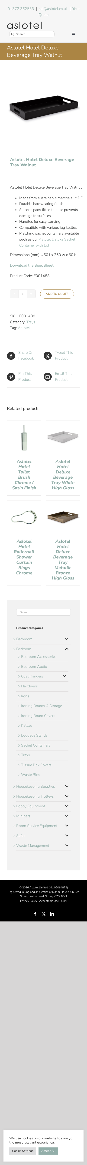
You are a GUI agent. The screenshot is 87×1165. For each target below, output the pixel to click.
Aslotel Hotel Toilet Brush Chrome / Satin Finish (24, 475)
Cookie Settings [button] (22, 1151)
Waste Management (32, 845)
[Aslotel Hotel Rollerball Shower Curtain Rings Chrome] (24, 503)
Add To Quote (57, 294)
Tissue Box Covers (36, 765)
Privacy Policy (28, 901)
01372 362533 (21, 8)
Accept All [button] (48, 1151)
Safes (20, 835)
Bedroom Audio (34, 666)
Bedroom (23, 649)
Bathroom (24, 639)
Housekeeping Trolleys (35, 796)
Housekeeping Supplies (35, 786)
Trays (30, 322)
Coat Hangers (32, 676)
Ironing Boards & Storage (41, 705)
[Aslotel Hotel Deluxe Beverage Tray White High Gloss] (63, 423)
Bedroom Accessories (39, 656)
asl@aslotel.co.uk (53, 8)
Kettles (26, 725)
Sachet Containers (35, 745)
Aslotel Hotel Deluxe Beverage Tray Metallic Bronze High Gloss (63, 559)
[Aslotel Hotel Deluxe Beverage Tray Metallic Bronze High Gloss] (63, 503)
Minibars (23, 816)
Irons (25, 696)
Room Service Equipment (36, 825)
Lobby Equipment (30, 806)
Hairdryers (29, 686)
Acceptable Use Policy (53, 901)
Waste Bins (30, 774)
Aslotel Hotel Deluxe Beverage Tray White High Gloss (62, 475)
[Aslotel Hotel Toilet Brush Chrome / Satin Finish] (24, 423)
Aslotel (24, 327)
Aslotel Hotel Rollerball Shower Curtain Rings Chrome (24, 557)
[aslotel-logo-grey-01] (24, 23)
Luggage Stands (34, 735)
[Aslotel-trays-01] (43, 109)
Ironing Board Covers (38, 715)
